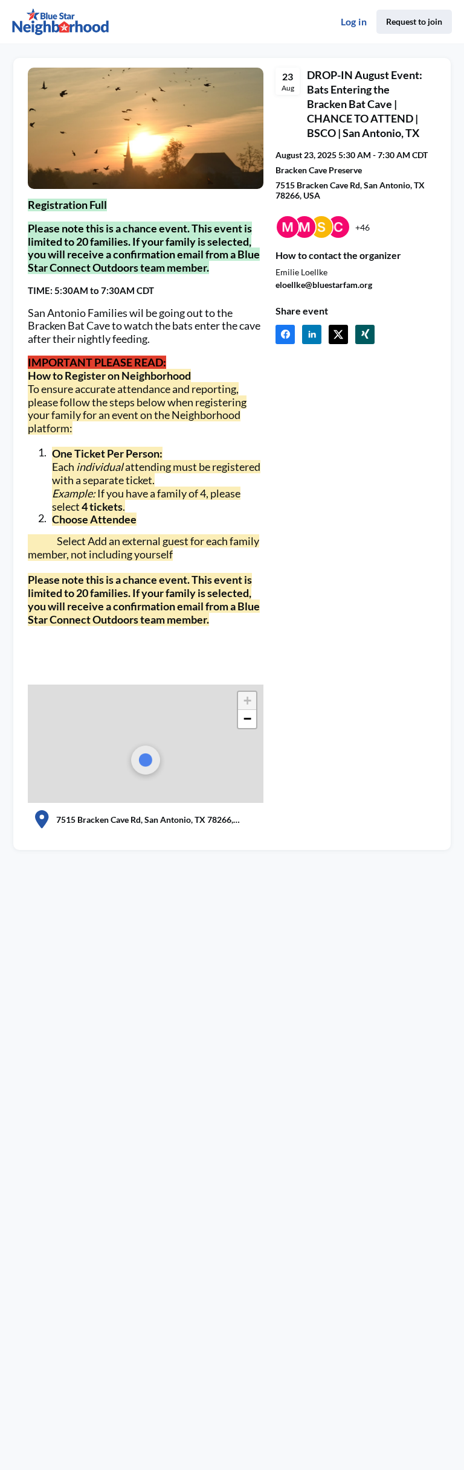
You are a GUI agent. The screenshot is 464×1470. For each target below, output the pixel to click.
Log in (354, 21)
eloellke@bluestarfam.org (324, 285)
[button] (285, 334)
